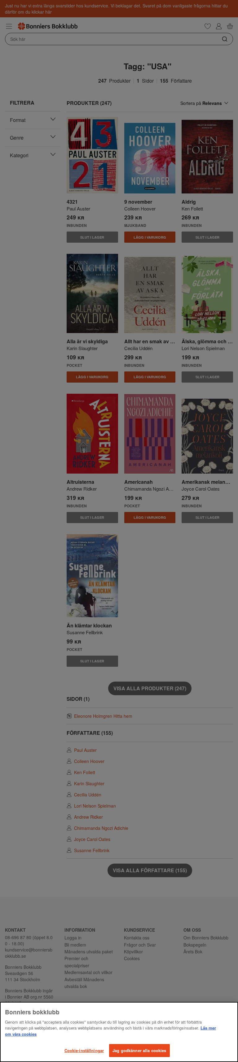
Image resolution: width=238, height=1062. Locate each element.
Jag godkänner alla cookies (139, 1050)
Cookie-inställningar (84, 1050)
